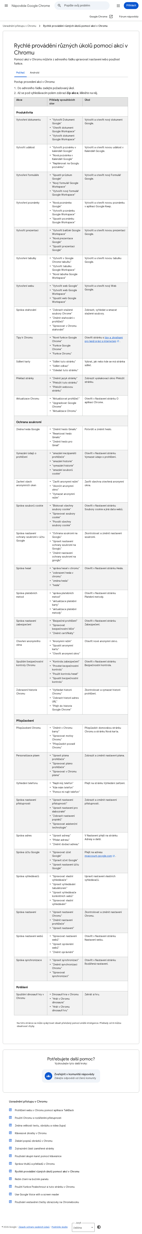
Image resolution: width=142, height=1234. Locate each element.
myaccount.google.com (98, 855)
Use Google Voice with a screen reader (37, 1194)
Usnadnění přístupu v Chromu (28, 1101)
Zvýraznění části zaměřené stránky (34, 1148)
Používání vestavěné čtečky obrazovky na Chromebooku (47, 1202)
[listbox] (83, 1227)
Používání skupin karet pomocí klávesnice (38, 1156)
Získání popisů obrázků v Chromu (33, 1140)
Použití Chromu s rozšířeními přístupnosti (38, 1118)
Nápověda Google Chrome (31, 6)
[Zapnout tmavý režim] (99, 1227)
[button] (6, 5)
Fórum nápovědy (129, 16)
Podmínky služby (60, 1227)
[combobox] (86, 6)
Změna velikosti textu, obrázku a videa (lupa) (40, 1125)
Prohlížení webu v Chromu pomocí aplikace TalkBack (44, 1110)
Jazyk (78, 1222)
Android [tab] (34, 72)
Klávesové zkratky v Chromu (31, 1133)
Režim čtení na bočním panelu (31, 1179)
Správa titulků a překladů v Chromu (35, 1163)
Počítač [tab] (20, 72)
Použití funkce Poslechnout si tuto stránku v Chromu (45, 1186)
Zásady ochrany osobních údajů (34, 1227)
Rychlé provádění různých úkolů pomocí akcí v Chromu (47, 1171)
